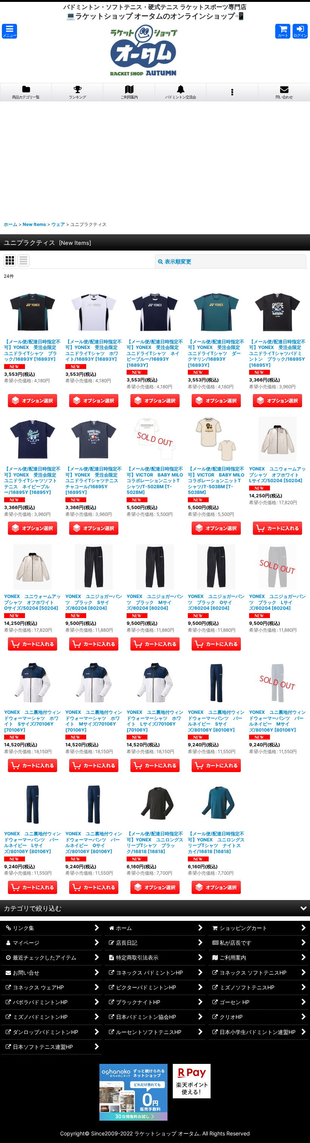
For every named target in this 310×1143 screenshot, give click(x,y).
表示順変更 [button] (178, 261)
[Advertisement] (155, 158)
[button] (9, 31)
